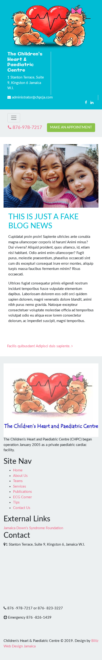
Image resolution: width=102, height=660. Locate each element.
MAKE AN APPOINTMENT (71, 127)
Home (18, 470)
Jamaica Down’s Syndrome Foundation (33, 528)
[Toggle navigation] (13, 117)
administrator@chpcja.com (32, 97)
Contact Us (21, 508)
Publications (22, 492)
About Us (20, 476)
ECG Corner (22, 497)
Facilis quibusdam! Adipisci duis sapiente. (39, 346)
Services (19, 486)
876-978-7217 (26, 127)
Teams (18, 481)
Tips (16, 502)
